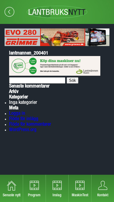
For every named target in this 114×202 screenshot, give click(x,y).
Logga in (17, 113)
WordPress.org (22, 130)
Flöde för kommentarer (30, 124)
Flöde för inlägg (23, 119)
